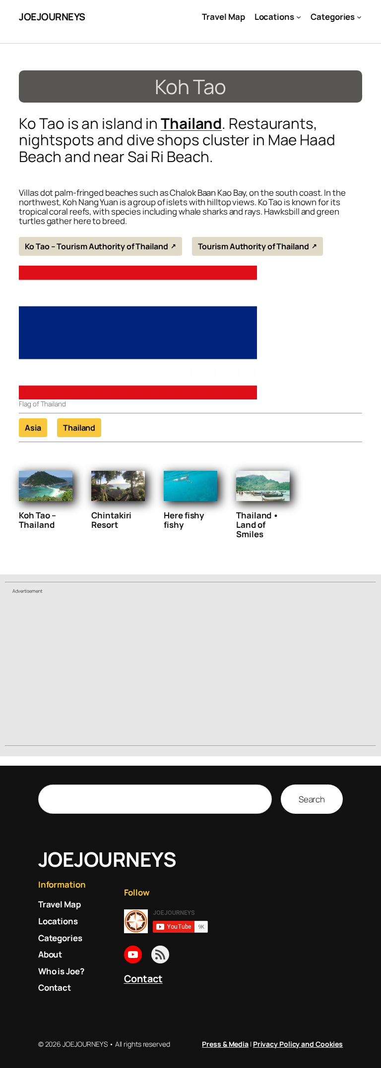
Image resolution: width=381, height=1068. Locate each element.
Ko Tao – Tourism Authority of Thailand (96, 246)
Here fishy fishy (184, 519)
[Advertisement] (190, 671)
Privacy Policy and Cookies (298, 1044)
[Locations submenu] (298, 16)
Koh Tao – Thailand (37, 519)
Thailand (191, 123)
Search (312, 799)
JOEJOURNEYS (52, 16)
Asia (33, 427)
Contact (143, 978)
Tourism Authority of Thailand (253, 246)
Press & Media (225, 1044)
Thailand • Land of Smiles (257, 524)
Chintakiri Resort (111, 519)
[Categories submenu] (359, 16)
